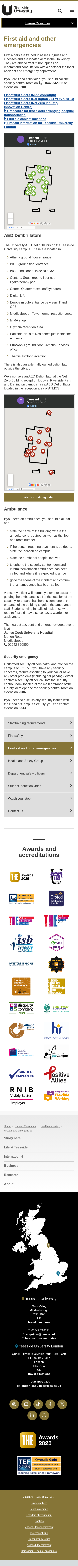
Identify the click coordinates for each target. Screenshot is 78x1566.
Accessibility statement (39, 1545)
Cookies (39, 1521)
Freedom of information (39, 1515)
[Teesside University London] (58, 1273)
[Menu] (72, 10)
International (13, 1156)
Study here (12, 1138)
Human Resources (37, 23)
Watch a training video (39, 497)
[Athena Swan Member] (22, 1030)
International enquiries (40, 1338)
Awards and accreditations (39, 852)
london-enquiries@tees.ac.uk (41, 1385)
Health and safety (50, 1126)
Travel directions (39, 1322)
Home (7, 1126)
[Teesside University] (48, 1245)
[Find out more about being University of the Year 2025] (21, 877)
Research (11, 1175)
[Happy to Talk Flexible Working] (56, 1096)
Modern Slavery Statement (39, 1527)
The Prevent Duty (39, 1533)
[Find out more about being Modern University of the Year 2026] (56, 877)
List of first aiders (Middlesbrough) (30, 95)
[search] (60, 10)
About (8, 1184)
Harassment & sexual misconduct (39, 1551)
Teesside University (17, 10)
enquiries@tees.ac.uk (41, 1334)
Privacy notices (39, 1503)
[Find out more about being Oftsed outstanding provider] (56, 899)
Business (11, 1165)
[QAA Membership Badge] (56, 943)
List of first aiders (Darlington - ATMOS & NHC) (39, 99)
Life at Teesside (16, 1147)
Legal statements (39, 1509)
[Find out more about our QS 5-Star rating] (57, 965)
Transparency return (39, 1539)
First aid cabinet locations (26, 119)
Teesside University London (40, 1346)
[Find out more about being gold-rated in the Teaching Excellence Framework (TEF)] (21, 899)
